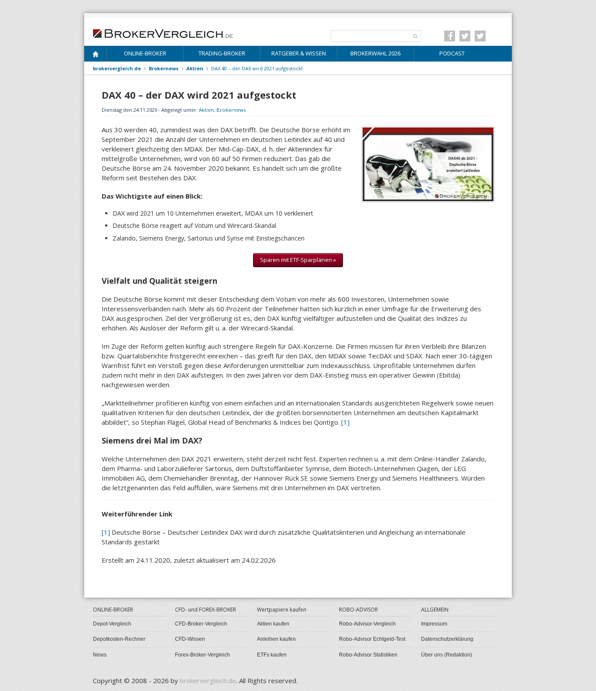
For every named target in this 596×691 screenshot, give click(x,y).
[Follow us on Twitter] (464, 36)
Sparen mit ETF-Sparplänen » (298, 260)
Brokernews (231, 110)
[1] (345, 422)
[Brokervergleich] (95, 55)
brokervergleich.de (117, 68)
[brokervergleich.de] (167, 33)
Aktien (206, 110)
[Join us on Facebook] (449, 36)
